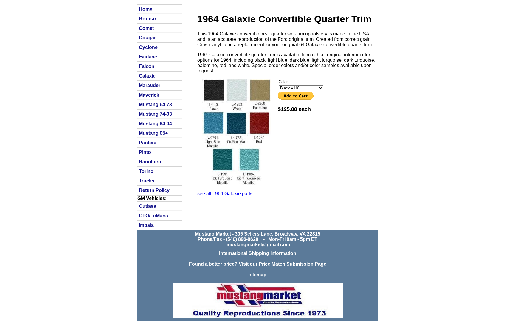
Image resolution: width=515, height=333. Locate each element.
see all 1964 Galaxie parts (224, 193)
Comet (146, 28)
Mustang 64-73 (155, 104)
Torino (146, 171)
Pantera (147, 142)
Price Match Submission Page (292, 264)
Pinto (145, 152)
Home (145, 9)
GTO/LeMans (153, 215)
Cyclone (148, 47)
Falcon (146, 66)
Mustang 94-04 (155, 123)
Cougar (147, 37)
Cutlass (147, 206)
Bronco (147, 18)
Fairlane (148, 56)
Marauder (149, 85)
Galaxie (147, 75)
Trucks (146, 180)
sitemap (257, 274)
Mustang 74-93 (155, 114)
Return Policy (154, 190)
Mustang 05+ (153, 133)
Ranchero (150, 161)
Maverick (149, 94)
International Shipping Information (257, 253)
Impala (146, 225)
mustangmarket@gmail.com (258, 244)
